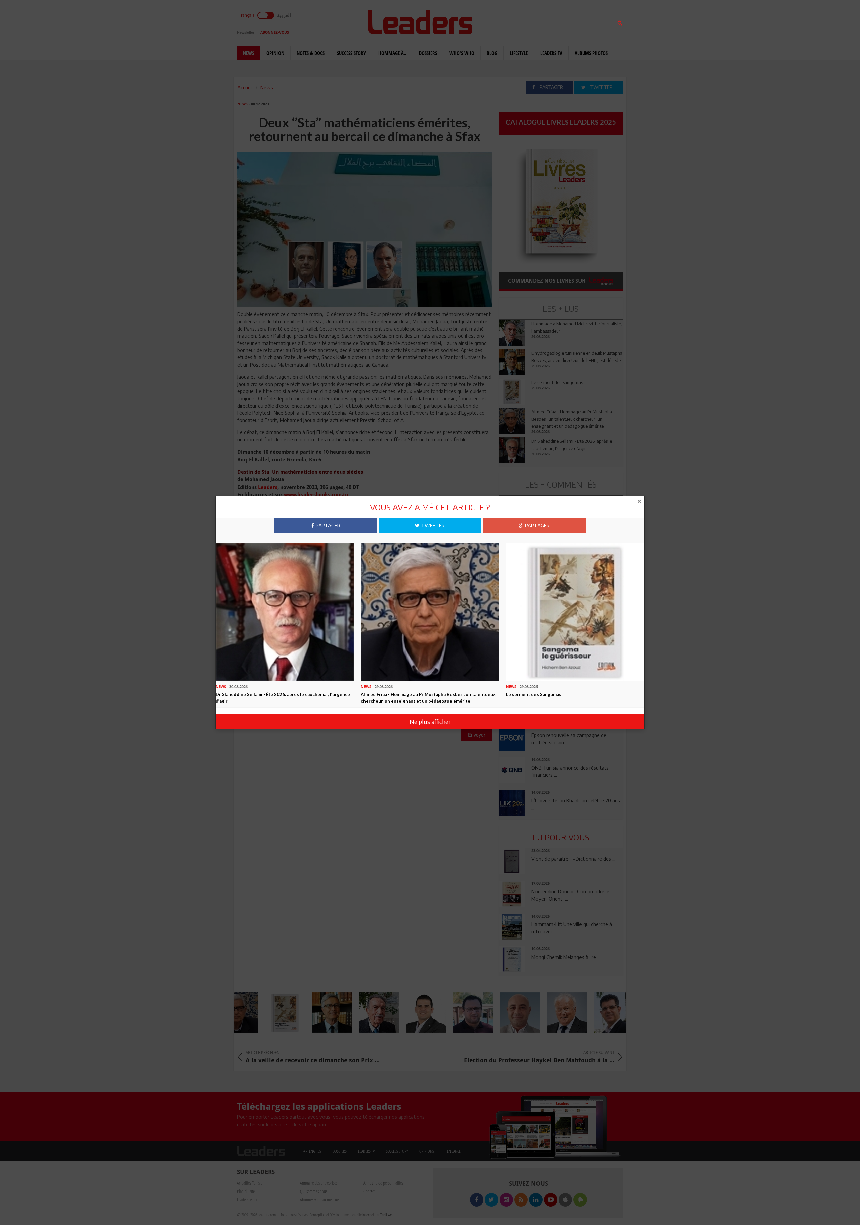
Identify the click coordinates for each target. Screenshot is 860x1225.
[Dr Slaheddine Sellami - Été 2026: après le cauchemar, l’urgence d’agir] (285, 611)
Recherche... (515, 21)
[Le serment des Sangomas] (575, 611)
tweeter (432, 525)
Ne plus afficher (430, 721)
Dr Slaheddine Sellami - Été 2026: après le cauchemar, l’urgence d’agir (283, 698)
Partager (327, 525)
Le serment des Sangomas (533, 694)
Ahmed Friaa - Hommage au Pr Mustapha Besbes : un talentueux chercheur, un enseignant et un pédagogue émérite (428, 698)
